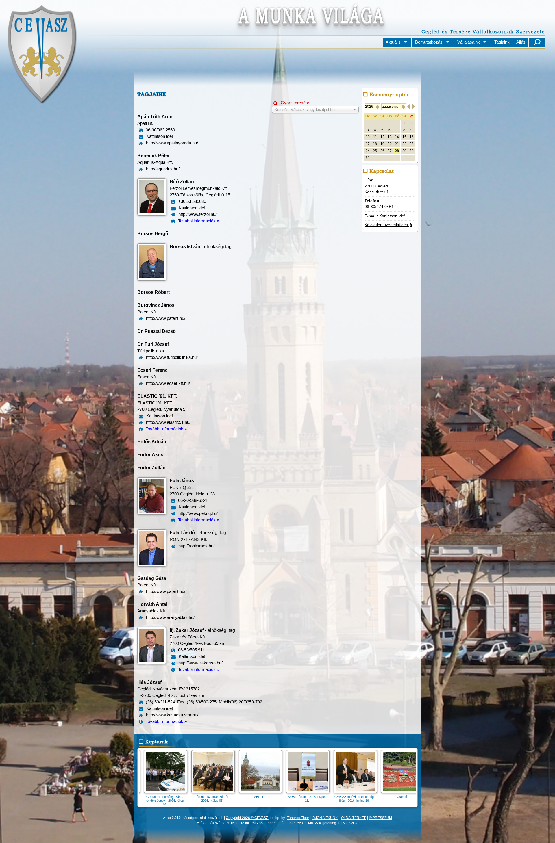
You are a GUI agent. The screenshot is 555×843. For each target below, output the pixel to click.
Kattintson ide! (159, 136)
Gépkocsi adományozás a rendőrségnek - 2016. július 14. (294, 800)
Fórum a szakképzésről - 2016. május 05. (341, 798)
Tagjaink (502, 42)
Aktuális (393, 42)
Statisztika (350, 823)
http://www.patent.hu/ (165, 318)
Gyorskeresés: (291, 102)
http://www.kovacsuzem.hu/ (172, 714)
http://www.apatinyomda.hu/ (172, 142)
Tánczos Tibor (298, 818)
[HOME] (41, 102)
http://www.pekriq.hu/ (198, 513)
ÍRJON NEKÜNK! (325, 818)
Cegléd (246, 797)
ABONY (388, 797)
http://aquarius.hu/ (163, 168)
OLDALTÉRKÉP (353, 818)
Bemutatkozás (429, 42)
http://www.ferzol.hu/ (197, 214)
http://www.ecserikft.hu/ (168, 383)
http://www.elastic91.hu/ (168, 422)
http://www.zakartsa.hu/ (200, 662)
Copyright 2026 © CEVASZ (247, 818)
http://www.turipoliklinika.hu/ (172, 357)
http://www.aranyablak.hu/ (170, 617)
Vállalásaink (468, 42)
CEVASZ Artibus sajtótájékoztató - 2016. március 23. (151, 800)
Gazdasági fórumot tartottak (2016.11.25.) (199, 798)
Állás (521, 42)
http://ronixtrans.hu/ (196, 545)
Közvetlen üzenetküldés (388, 225)
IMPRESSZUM (380, 818)
